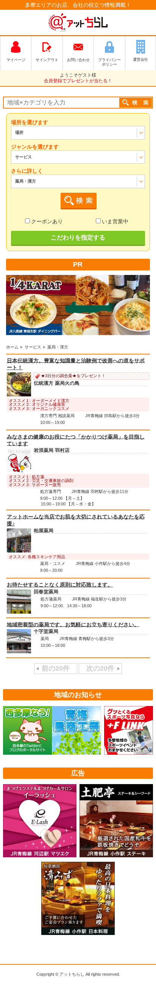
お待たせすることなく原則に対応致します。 (60, 585)
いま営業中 (115, 221)
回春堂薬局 (46, 591)
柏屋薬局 (43, 530)
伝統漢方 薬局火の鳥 (57, 383)
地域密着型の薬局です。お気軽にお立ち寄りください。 (73, 624)
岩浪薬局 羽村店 (52, 450)
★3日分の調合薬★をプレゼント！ (73, 375)
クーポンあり (47, 221)
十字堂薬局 (46, 631)
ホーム (12, 347)
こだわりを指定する (78, 237)
